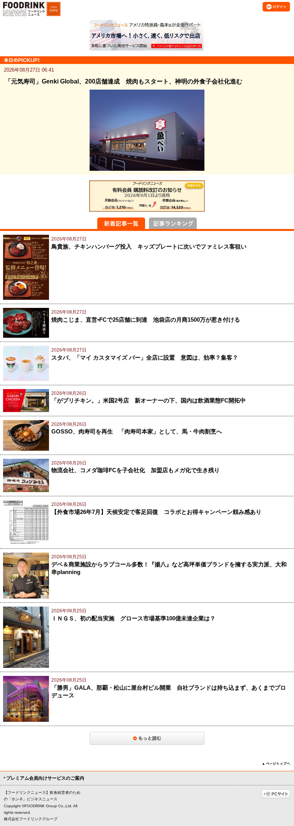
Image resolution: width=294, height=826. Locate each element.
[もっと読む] (147, 738)
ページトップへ (276, 763)
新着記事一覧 (121, 223)
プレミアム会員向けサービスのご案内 (45, 778)
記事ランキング (173, 223)
